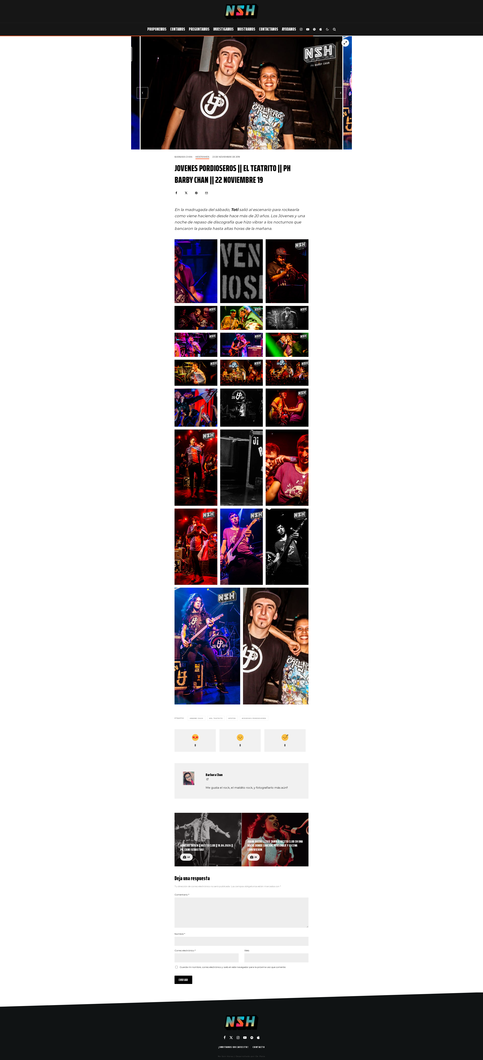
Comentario (182, 894)
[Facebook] (225, 1037)
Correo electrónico (185, 950)
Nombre (180, 933)
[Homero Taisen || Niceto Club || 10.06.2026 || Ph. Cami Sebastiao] (208, 839)
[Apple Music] (321, 29)
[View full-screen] (345, 43)
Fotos (233, 718)
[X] (231, 1037)
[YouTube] (307, 29)
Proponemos (156, 29)
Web (246, 950)
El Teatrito (217, 718)
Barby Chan (197, 718)
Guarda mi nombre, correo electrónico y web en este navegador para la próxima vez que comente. (233, 967)
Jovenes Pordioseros (254, 718)
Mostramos (246, 29)
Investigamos (223, 29)
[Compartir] (176, 193)
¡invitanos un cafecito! (233, 1047)
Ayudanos (289, 29)
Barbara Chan (183, 156)
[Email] (206, 193)
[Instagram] (301, 29)
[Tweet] (186, 193)
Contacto (259, 1047)
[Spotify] (314, 29)
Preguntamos (199, 29)
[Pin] (196, 193)
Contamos (177, 29)
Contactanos (268, 29)
